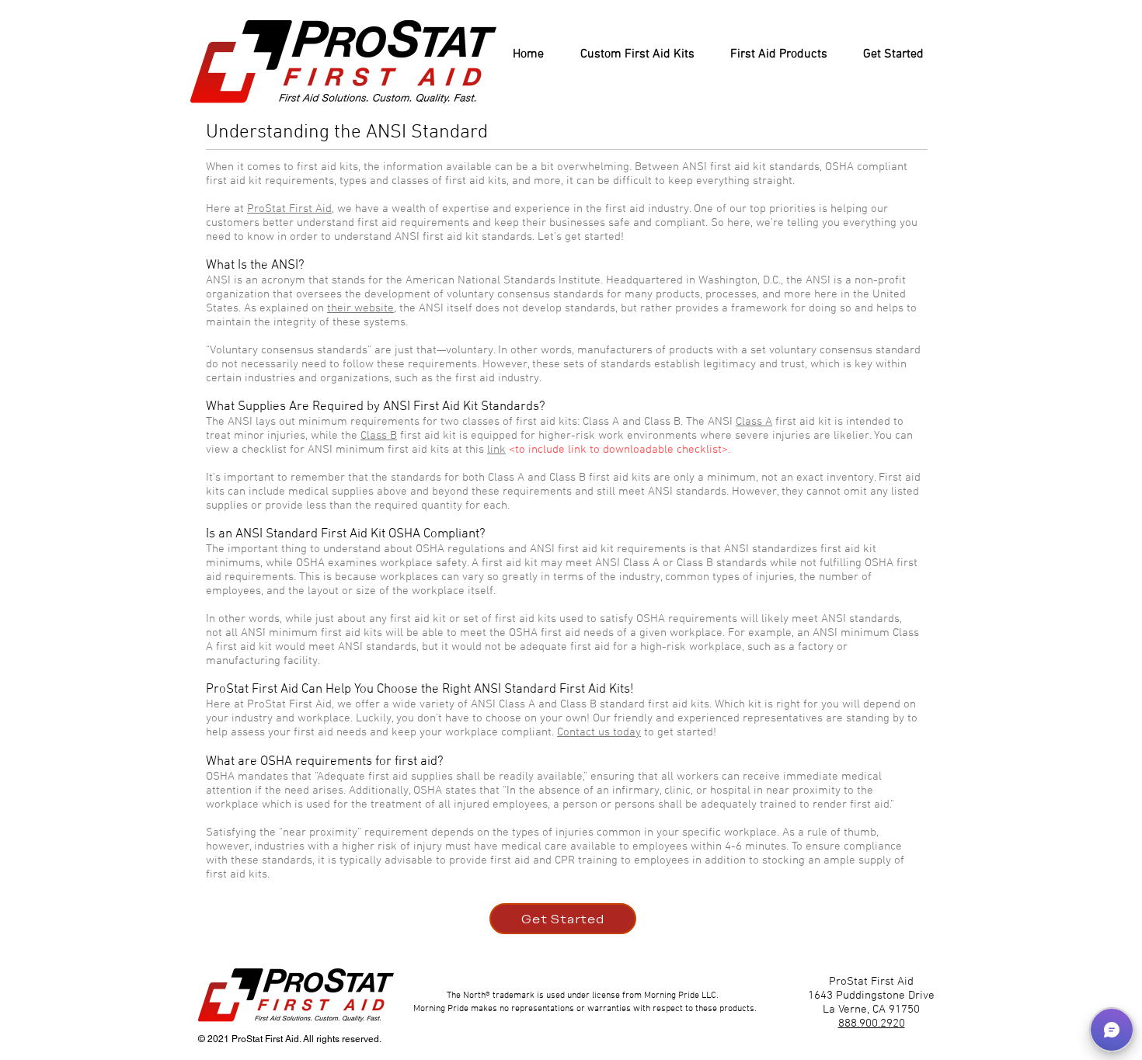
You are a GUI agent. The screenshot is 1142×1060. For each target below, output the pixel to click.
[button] (1111, 1029)
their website (360, 308)
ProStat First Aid (289, 209)
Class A (754, 422)
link (496, 450)
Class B (378, 436)
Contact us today (599, 732)
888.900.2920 (871, 1023)
